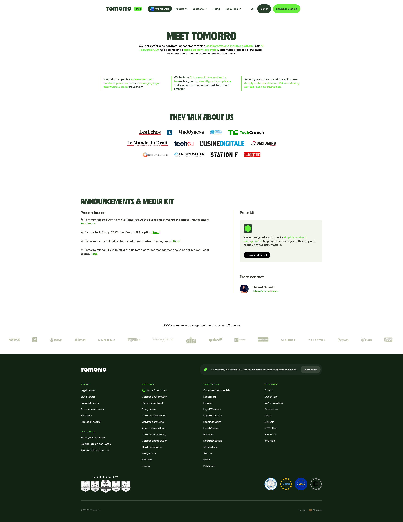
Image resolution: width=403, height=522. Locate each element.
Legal (302, 510)
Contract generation (154, 415)
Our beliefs (271, 396)
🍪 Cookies (315, 510)
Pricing (216, 8)
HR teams (86, 415)
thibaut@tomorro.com (265, 290)
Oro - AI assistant (157, 390)
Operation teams (91, 421)
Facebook (270, 434)
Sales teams (88, 396)
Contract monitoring (154, 434)
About (268, 390)
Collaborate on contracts (96, 443)
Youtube (270, 440)
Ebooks (207, 402)
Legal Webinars (212, 409)
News (206, 459)
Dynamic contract (152, 402)
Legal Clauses (211, 428)
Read (156, 232)
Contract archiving (153, 421)
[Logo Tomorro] (118, 9)
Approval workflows (154, 428)
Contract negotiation (154, 440)
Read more (88, 223)
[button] (181, 9)
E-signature (149, 409)
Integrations (149, 453)
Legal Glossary (212, 421)
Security (147, 459)
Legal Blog (209, 396)
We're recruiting (274, 402)
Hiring (138, 9)
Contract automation (154, 396)
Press (268, 415)
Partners (208, 434)
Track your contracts (93, 437)
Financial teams (90, 402)
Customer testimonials (216, 390)
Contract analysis (152, 447)
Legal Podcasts (212, 415)
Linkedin (269, 421)
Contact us (271, 409)
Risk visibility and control (95, 450)
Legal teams (88, 390)
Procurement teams (92, 409)
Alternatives (210, 447)
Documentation (212, 440)
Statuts (208, 453)
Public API (209, 465)
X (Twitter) (271, 428)
